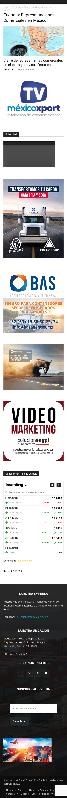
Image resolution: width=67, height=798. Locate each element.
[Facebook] (21, 673)
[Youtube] (46, 673)
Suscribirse (19, 721)
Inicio (6, 7)
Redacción (8, 69)
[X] (37, 673)
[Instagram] (29, 673)
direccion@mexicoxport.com (32, 617)
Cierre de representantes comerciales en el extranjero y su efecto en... (33, 62)
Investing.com (24, 560)
